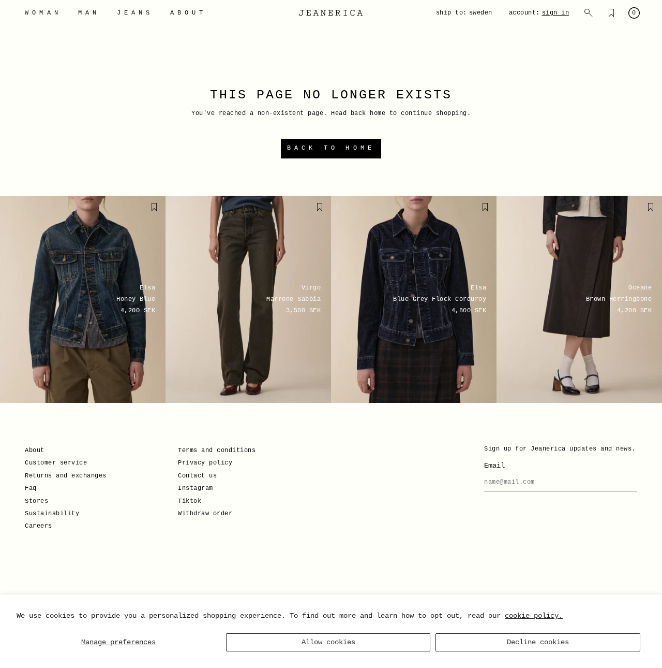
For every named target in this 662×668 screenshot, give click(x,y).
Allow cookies (328, 642)
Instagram (195, 488)
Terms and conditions (216, 450)
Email (494, 465)
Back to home (331, 148)
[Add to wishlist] (154, 207)
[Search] (588, 13)
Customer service (56, 463)
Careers (38, 526)
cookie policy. (534, 616)
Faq (31, 488)
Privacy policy (205, 463)
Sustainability (52, 513)
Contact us (197, 476)
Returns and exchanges (66, 476)
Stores (36, 501)
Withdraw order (205, 513)
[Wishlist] (611, 13)
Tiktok (189, 501)
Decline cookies (538, 642)
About (34, 450)
